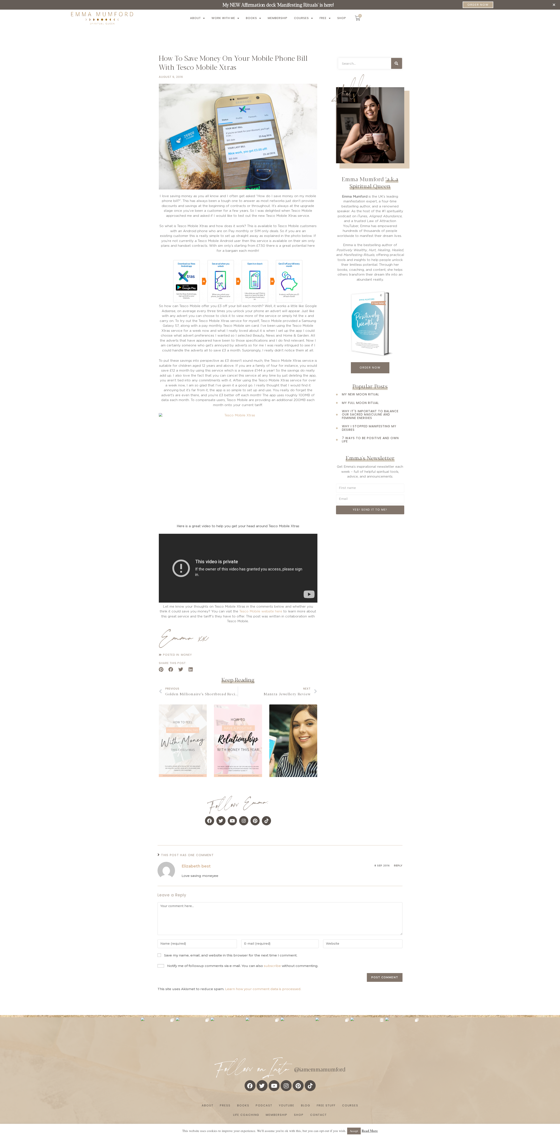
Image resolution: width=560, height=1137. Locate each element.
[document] (280, 568)
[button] (554, 4)
